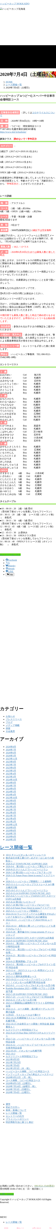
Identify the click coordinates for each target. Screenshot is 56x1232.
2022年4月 (11, 812)
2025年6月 (11, 767)
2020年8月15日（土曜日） (19, 1083)
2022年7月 (11, 809)
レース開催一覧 (16, 847)
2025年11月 (11, 758)
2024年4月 (11, 794)
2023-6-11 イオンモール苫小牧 (21, 1000)
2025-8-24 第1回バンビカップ (20, 902)
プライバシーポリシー (17, 1119)
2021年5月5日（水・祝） (18, 1068)
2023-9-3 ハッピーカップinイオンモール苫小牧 (30, 985)
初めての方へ (13, 1107)
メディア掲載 (13, 725)
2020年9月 (11, 827)
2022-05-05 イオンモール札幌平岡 (24, 1051)
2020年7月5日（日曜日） (18, 1089)
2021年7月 (11, 815)
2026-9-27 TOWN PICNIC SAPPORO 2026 (26, 864)
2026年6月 (11, 752)
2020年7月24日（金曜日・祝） (21, 1086)
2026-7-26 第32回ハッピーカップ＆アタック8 (28, 872)
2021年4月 (11, 818)
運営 (8, 1104)
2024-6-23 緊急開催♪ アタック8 (21, 961)
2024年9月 (11, 782)
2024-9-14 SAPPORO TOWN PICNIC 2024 (26, 941)
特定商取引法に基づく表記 (19, 1122)
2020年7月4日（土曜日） (18, 1092)
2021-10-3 (10, 1053)
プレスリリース (14, 719)
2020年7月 (11, 833)
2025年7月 (11, 764)
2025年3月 (11, 776)
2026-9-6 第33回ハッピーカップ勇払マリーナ (29, 866)
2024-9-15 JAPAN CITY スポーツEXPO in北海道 (30, 938)
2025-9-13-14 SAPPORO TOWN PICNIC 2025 (28, 893)
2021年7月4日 (13, 1065)
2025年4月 (11, 773)
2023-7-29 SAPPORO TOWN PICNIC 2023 (26, 994)
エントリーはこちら (10, 554)
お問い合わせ (36, 1228)
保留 (8, 728)
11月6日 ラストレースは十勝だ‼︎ (23, 1015)
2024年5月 (11, 791)
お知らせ (10, 716)
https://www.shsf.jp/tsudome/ (13, 132)
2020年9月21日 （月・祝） (19, 1077)
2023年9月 (11, 800)
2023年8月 (11, 803)
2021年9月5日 (13, 1059)
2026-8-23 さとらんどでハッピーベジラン (27, 869)
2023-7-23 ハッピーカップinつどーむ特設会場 (30, 997)
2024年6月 (11, 788)
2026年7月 (11, 749)
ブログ (9, 722)
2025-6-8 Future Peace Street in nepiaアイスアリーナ (31, 908)
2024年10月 (11, 779)
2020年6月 (11, 836)
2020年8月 (11, 830)
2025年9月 (11, 761)
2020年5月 (11, 839)
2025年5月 (11, 770)
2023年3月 (11, 806)
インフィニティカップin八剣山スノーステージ (29, 1074)
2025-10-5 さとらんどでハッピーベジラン (27, 890)
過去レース (20, 1228)
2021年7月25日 (13, 1062)
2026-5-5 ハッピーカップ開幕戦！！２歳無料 (28, 881)
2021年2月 (11, 821)
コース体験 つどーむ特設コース (23, 1080)
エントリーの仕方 (15, 1116)
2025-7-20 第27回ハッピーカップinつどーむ (28, 905)
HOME (6, 1228)
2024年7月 (11, 785)
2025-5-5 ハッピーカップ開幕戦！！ (24, 911)
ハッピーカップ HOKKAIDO (14, 3)
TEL (50, 1228)
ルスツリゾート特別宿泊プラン (22, 1030)
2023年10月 (11, 797)
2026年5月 (11, 755)
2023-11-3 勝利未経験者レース (21, 976)
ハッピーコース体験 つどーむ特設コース (27, 1071)
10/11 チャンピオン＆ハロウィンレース (26, 855)
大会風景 (10, 731)
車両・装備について (16, 1110)
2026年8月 (11, 746)
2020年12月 (11, 824)
